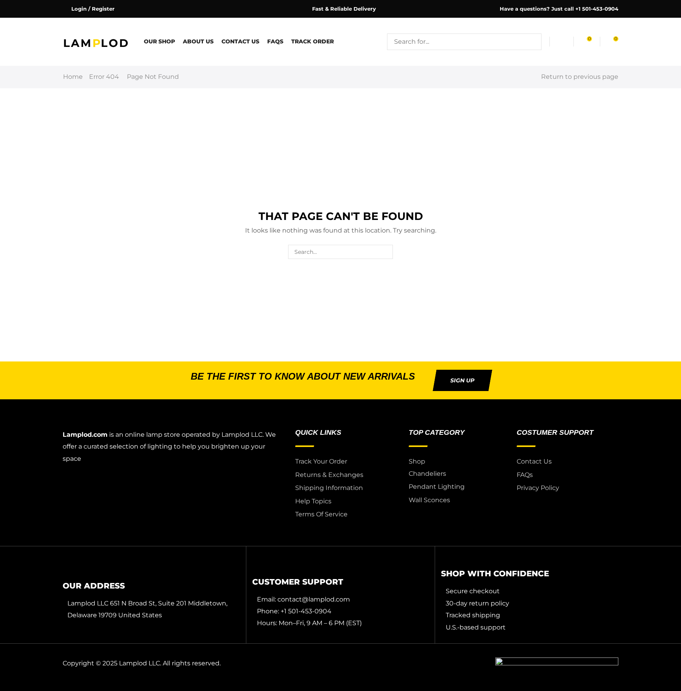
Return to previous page (579, 76)
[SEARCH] (385, 252)
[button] (89, 8)
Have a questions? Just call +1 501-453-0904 (559, 9)
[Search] (533, 42)
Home (73, 76)
